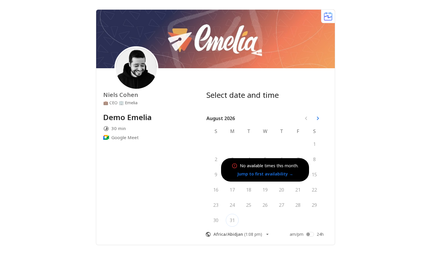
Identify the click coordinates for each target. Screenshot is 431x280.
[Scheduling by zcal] (328, 16)
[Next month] (318, 118)
